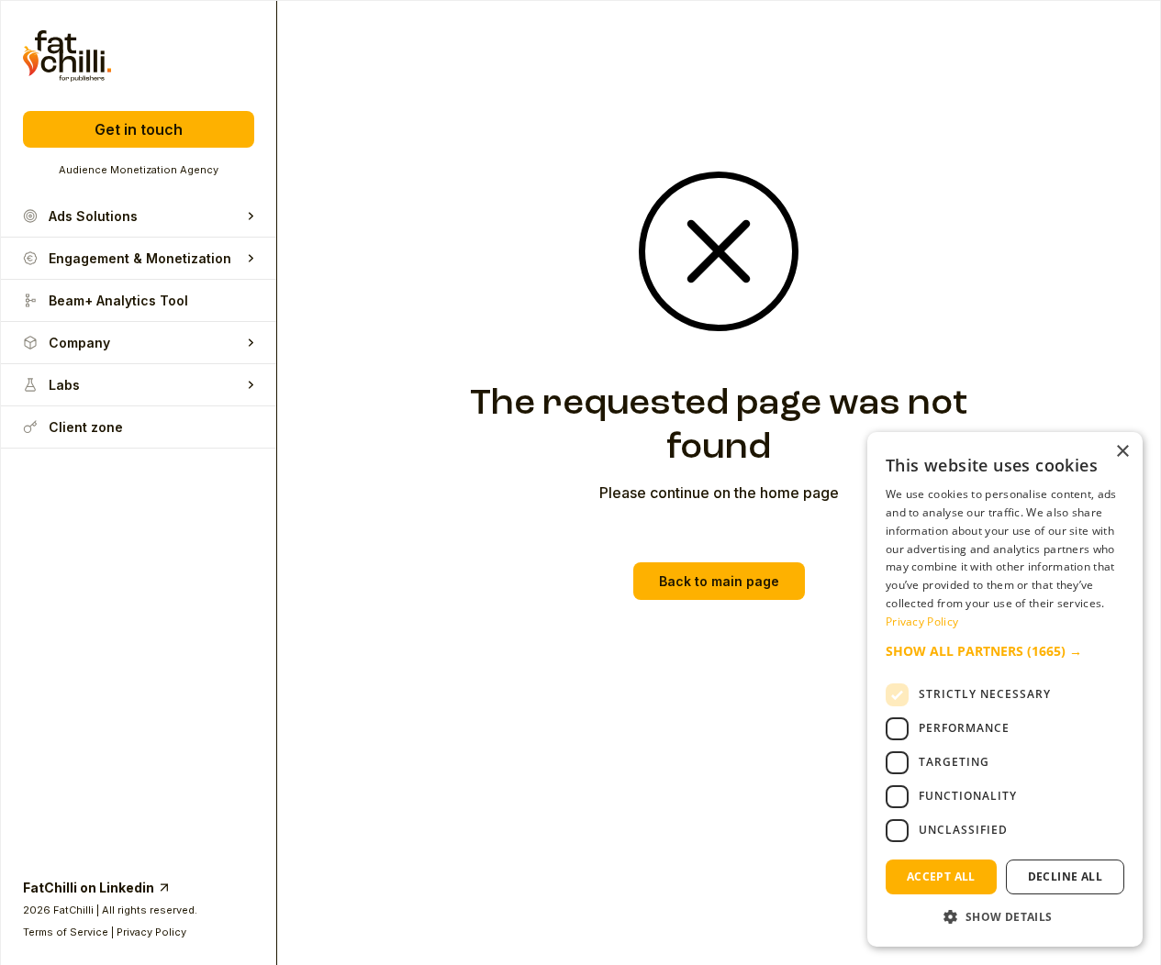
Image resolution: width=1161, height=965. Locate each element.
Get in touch (139, 129)
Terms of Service (65, 932)
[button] (1005, 651)
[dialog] (1005, 689)
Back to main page (719, 581)
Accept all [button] (941, 876)
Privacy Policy (151, 932)
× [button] (1122, 452)
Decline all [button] (1065, 876)
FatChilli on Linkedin (88, 887)
